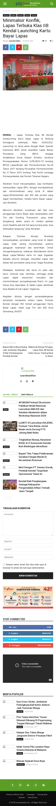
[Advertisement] (28, 112)
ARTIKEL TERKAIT (10, 395)
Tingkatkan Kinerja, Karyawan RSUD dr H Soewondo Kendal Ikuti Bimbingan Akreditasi (35, 443)
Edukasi (6, 430)
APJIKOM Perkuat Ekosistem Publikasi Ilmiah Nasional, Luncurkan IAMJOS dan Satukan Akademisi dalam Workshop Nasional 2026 (34, 409)
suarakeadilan (14, 41)
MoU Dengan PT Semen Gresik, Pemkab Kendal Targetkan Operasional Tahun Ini (36, 470)
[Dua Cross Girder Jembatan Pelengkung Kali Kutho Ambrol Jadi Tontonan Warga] (8, 706)
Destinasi (20, 764)
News (27, 15)
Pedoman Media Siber (15, 794)
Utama (34, 15)
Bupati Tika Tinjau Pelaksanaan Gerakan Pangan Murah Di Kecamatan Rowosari (36, 457)
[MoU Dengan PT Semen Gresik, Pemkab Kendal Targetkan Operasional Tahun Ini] (10, 471)
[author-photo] (28, 371)
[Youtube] (43, 785)
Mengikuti (46, 633)
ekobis (13, 15)
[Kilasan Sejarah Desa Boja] (8, 765)
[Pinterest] (19, 47)
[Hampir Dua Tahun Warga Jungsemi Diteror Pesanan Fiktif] (8, 736)
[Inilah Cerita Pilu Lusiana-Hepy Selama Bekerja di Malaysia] (8, 751)
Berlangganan (44, 645)
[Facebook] (6, 47)
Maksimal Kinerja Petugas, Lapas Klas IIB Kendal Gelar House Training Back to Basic (40, 351)
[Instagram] (28, 381)
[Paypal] (34, 381)
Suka (49, 627)
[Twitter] (12, 47)
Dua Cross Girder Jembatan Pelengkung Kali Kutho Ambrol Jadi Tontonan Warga (33, 704)
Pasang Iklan (42, 794)
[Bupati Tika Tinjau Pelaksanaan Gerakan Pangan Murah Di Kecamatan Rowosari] (10, 457)
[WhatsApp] (25, 47)
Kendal (20, 15)
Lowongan (31, 794)
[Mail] (28, 785)
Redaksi (22, 797)
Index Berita (32, 797)
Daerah (15, 10)
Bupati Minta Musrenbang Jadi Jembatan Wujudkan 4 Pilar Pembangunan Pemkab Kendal (15, 351)
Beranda (6, 10)
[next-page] (9, 498)
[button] (4, 4)
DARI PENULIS (27, 395)
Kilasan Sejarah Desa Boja (31, 761)
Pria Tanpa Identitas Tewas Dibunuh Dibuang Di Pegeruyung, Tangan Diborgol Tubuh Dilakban (34, 720)
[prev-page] (4, 498)
